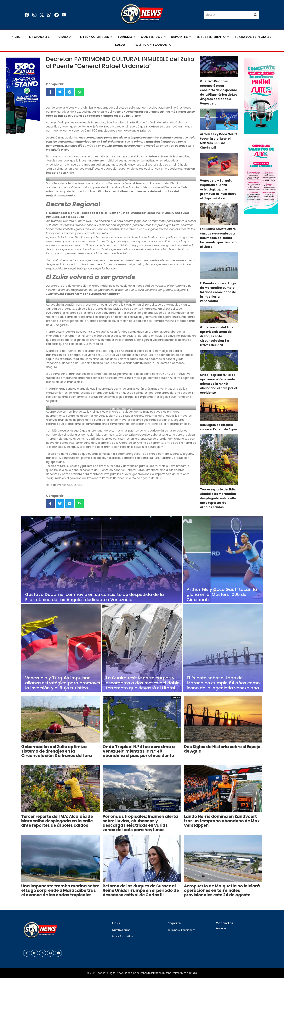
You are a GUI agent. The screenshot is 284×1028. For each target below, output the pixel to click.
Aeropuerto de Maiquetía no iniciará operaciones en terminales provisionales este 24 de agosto (222, 890)
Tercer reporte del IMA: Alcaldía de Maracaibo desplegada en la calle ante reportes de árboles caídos (218, 498)
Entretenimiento (211, 37)
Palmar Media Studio (184, 972)
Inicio (15, 37)
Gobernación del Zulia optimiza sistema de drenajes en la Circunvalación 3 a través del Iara (217, 336)
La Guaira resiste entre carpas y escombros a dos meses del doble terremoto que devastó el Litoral (218, 238)
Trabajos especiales (253, 37)
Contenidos (151, 37)
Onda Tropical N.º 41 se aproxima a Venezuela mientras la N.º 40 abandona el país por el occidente (218, 384)
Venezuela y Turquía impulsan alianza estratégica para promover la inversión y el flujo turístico (218, 189)
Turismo (125, 37)
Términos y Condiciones (181, 930)
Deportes (179, 37)
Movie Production (122, 936)
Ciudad (64, 37)
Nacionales (39, 37)
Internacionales (94, 37)
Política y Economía (152, 45)
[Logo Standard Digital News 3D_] (142, 14)
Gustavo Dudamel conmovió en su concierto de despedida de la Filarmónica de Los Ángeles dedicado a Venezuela (218, 92)
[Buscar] (255, 15)
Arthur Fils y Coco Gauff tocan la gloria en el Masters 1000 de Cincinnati (218, 141)
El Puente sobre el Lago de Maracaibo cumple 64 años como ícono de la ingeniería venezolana (218, 292)
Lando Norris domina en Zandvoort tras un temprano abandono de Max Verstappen (222, 820)
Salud (120, 45)
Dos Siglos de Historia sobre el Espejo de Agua (218, 427)
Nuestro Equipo (121, 930)
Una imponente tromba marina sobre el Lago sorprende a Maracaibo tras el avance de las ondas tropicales (60, 890)
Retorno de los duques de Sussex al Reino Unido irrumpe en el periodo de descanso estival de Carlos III (141, 890)
